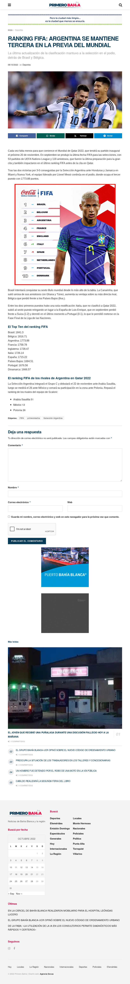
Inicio (10, 30)
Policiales (78, 833)
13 (26, 867)
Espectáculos (57, 833)
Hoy (52, 843)
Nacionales (79, 828)
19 (21, 874)
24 (11, 881)
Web (69, 502)
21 (32, 874)
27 (26, 881)
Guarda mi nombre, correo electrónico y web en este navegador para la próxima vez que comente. (65, 516)
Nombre (13, 487)
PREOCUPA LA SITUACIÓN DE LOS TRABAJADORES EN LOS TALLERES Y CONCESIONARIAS (63, 760)
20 (26, 874)
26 (21, 881)
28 (32, 881)
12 (21, 867)
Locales (77, 818)
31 (11, 888)
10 (11, 867)
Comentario (15, 445)
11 (16, 867)
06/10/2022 (13, 64)
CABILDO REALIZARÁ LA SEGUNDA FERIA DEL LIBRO (43, 781)
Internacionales (58, 848)
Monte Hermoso (82, 823)
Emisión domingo (60, 828)
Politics (77, 838)
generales (55, 838)
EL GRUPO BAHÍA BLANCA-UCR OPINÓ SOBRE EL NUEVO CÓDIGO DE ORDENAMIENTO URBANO (65, 750)
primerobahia (33, 418)
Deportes (19, 30)
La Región (55, 854)
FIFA (22, 418)
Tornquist (78, 848)
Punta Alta (78, 843)
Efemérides (56, 823)
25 (16, 881)
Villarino (77, 854)
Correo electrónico (19, 502)
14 (32, 867)
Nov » (19, 893)
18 (16, 874)
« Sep (11, 893)
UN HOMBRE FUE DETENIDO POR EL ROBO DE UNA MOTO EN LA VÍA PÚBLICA (56, 770)
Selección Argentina (53, 418)
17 (11, 874)
